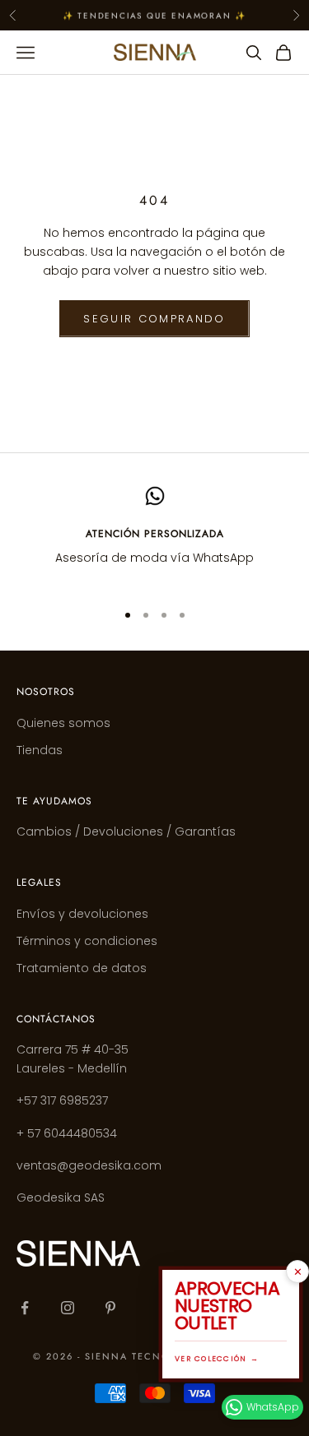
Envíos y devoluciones (82, 914)
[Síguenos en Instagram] (67, 1307)
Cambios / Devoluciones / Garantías (126, 831)
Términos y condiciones (86, 941)
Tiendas (39, 750)
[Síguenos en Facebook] (24, 1307)
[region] (154, 536)
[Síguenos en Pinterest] (110, 1307)
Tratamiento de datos (81, 968)
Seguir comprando (154, 319)
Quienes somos (63, 723)
